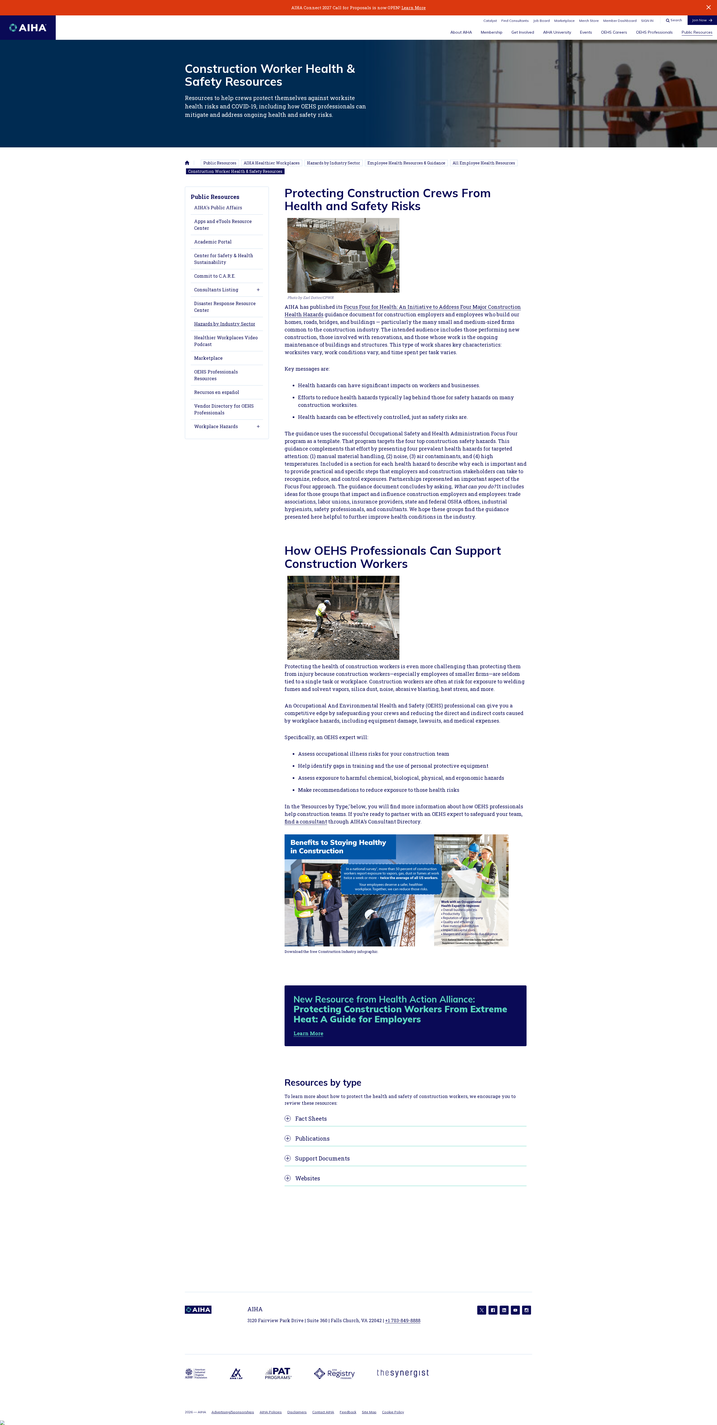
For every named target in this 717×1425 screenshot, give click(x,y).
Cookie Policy (393, 1412)
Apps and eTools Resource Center (223, 224)
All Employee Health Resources (484, 163)
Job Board (541, 20)
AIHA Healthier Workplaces (272, 163)
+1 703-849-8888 (402, 1320)
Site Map (369, 1412)
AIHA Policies (271, 1412)
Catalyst (490, 20)
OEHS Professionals (654, 32)
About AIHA (461, 32)
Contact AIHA (323, 1412)
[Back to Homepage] (28, 27)
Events (586, 32)
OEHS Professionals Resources (216, 375)
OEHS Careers (614, 32)
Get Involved (522, 32)
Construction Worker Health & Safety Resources (235, 171)
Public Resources (697, 32)
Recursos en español (216, 392)
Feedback (348, 1412)
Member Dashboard (620, 20)
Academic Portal (213, 242)
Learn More (413, 7)
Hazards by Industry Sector (333, 163)
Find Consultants (515, 20)
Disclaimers (297, 1412)
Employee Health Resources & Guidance (406, 163)
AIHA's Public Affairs (218, 207)
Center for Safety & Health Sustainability (223, 258)
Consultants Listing (216, 290)
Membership (491, 32)
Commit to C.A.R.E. (215, 276)
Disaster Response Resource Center (225, 306)
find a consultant (306, 821)
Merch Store (589, 20)
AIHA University (557, 32)
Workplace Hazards (216, 426)
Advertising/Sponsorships (232, 1412)
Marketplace (564, 20)
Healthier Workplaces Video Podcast (226, 341)
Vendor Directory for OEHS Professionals (224, 409)
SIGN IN (647, 20)
